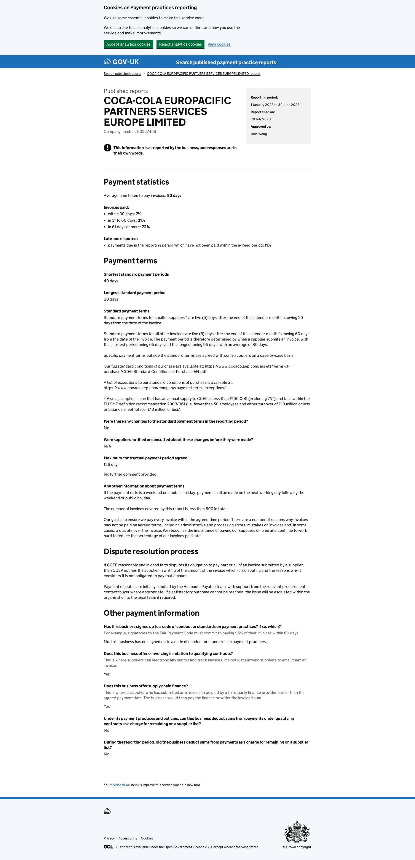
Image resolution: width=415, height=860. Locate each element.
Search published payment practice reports (226, 62)
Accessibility (127, 838)
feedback (118, 785)
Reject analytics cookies (180, 44)
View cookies (219, 44)
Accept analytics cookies (128, 44)
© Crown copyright (297, 847)
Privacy (109, 838)
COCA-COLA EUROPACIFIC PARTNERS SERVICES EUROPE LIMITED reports (203, 74)
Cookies (147, 838)
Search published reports (122, 74)
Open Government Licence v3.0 (188, 847)
